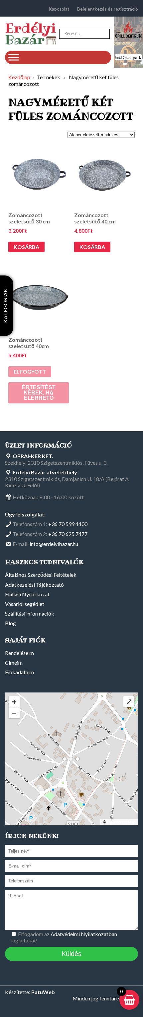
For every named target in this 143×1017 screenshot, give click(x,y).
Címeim (14, 662)
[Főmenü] (13, 57)
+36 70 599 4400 (67, 524)
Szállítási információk (29, 613)
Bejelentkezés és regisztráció (107, 9)
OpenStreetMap (121, 821)
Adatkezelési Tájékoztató (34, 584)
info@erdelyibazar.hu (54, 544)
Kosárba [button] (26, 247)
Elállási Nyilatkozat (27, 594)
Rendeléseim (19, 653)
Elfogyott (30, 371)
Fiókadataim (19, 672)
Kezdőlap (19, 77)
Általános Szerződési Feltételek (40, 574)
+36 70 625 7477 (67, 534)
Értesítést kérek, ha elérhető (39, 393)
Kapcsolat (59, 9)
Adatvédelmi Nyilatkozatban (84, 934)
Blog (10, 623)
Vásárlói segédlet (24, 604)
